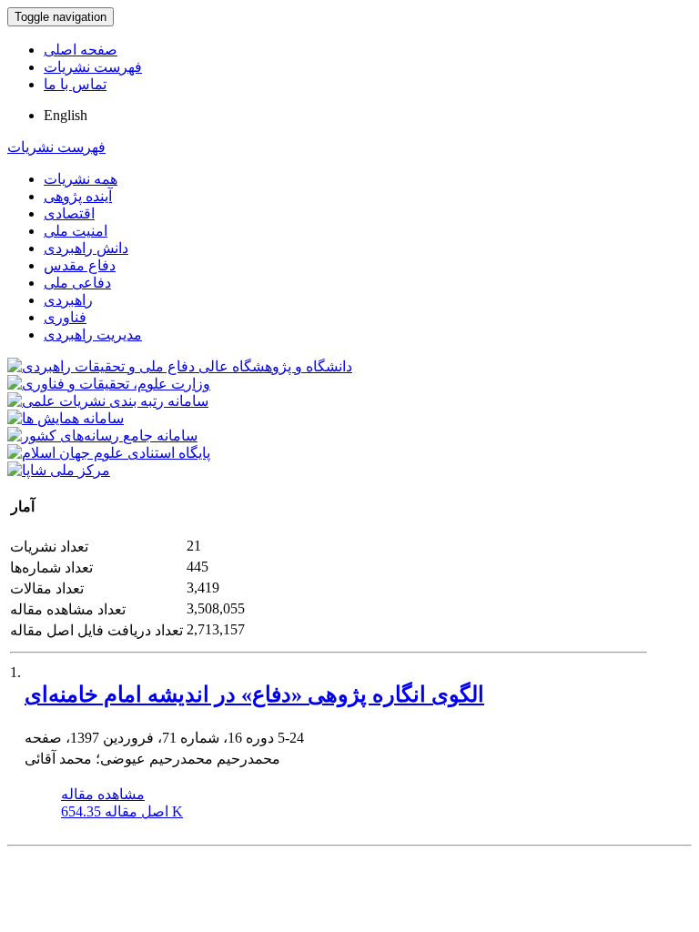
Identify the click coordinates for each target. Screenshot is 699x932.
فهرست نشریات (93, 67)
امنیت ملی (75, 230)
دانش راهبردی (86, 248)
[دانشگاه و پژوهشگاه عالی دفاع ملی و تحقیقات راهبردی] (179, 366)
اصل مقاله (122, 811)
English (65, 115)
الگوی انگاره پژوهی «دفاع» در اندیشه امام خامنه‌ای (254, 694)
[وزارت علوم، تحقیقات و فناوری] (108, 383)
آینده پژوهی (78, 196)
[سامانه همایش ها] (65, 418)
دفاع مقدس (80, 265)
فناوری (65, 317)
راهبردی (68, 300)
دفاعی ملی (77, 282)
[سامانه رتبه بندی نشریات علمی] (107, 401)
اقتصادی (69, 213)
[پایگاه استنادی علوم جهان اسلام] (108, 453)
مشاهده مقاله (103, 794)
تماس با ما (75, 84)
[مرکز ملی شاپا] (58, 470)
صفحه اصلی (80, 49)
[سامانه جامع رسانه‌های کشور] (102, 435)
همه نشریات (80, 179)
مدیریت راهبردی (93, 334)
